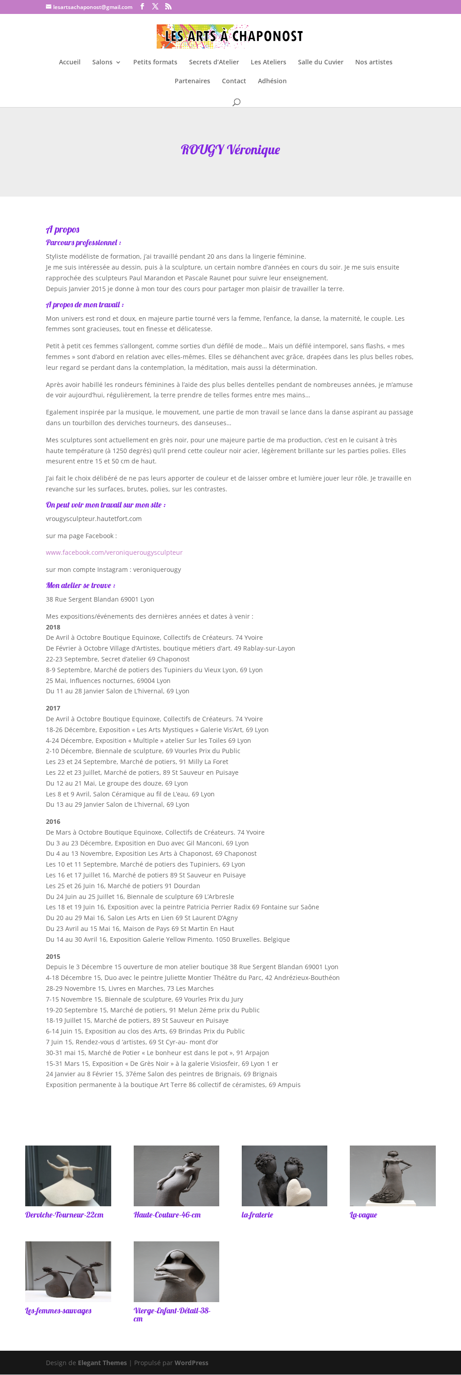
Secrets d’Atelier (214, 62)
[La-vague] (392, 1206)
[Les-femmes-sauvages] (68, 1302)
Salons (102, 62)
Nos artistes (374, 62)
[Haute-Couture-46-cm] (176, 1206)
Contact (234, 81)
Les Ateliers (268, 62)
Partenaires (192, 81)
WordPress (191, 1362)
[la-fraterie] (284, 1206)
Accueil (70, 62)
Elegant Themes (102, 1362)
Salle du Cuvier (320, 62)
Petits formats (155, 62)
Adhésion (272, 81)
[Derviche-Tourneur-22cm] (68, 1206)
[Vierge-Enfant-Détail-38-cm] (176, 1302)
